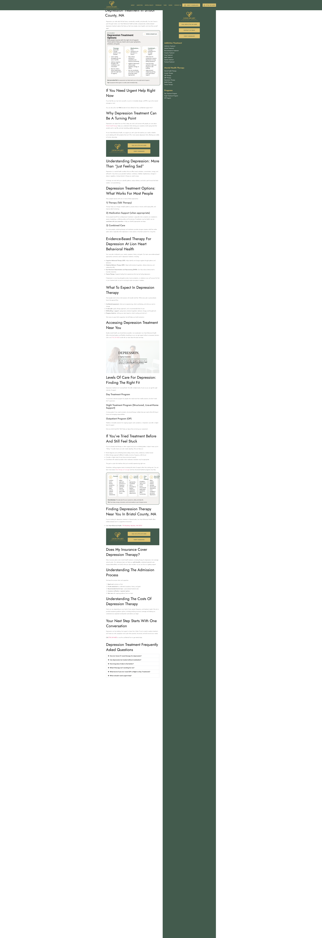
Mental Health (149, 5)
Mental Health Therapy (174, 67)
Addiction (140, 5)
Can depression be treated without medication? (125, 660)
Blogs (170, 5)
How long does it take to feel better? (122, 664)
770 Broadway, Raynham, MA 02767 (132, 525)
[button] (132, 656)
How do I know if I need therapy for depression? (126, 656)
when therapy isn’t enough (122, 470)
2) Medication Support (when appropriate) (128, 213)
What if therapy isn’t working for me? (122, 668)
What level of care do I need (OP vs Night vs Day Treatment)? (130, 672)
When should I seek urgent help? (121, 675)
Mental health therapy (111, 126)
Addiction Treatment (173, 43)
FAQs (165, 5)
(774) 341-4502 (115, 337)
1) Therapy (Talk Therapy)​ (119, 203)
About (133, 5)
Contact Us (177, 5)
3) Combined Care (115, 225)
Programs (158, 5)
